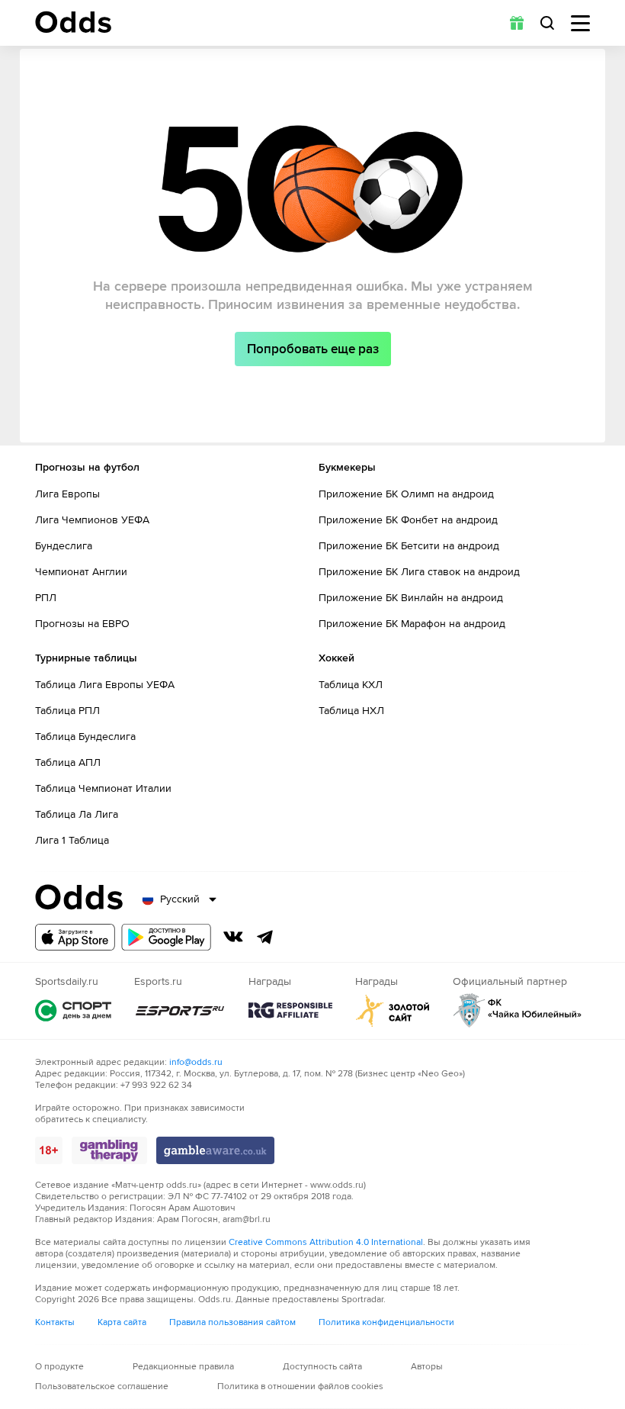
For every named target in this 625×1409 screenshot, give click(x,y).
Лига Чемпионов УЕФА (92, 519)
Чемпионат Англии (81, 571)
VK (233, 937)
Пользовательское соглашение (101, 1386)
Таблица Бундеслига (85, 736)
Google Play (166, 937)
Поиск (547, 22)
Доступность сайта (322, 1366)
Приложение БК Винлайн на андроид (411, 597)
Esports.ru (180, 1010)
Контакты (55, 1322)
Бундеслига (63, 545)
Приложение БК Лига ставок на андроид (419, 571)
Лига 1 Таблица (72, 840)
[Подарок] (516, 22)
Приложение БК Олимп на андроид (406, 493)
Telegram (265, 937)
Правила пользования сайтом (232, 1322)
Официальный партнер (517, 1010)
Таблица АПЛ (68, 762)
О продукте (59, 1366)
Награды (290, 1010)
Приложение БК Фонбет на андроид (408, 519)
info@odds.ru (196, 1062)
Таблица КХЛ (351, 684)
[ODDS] (73, 22)
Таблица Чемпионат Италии (103, 788)
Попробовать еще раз (313, 349)
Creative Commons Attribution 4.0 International (326, 1242)
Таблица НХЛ (351, 710)
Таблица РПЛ (67, 710)
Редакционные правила (183, 1366)
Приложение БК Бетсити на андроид (409, 545)
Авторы (427, 1366)
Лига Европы (67, 493)
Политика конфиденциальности (386, 1322)
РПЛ (45, 597)
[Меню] (580, 23)
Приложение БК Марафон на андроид (412, 623)
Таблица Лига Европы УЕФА (105, 684)
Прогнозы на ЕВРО (82, 623)
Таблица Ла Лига (76, 814)
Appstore (75, 937)
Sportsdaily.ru (73, 1010)
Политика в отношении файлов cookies (300, 1386)
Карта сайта (122, 1322)
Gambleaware (215, 1150)
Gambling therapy (109, 1150)
